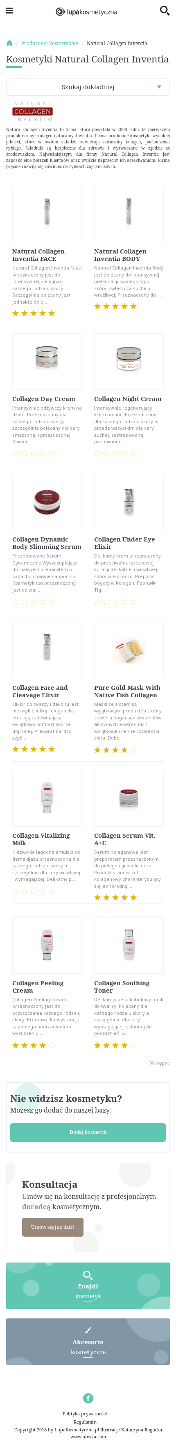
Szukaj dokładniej (88, 87)
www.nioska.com (88, 1436)
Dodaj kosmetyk (88, 1132)
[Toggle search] (165, 11)
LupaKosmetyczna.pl (76, 1429)
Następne (159, 1063)
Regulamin (85, 1422)
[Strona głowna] (13, 43)
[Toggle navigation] (9, 11)
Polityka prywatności (85, 1413)
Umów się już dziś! (52, 1226)
